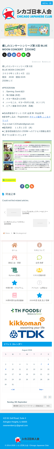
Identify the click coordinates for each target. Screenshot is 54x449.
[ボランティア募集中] (17, 30)
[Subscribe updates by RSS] (32, 186)
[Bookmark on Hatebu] (14, 55)
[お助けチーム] (40, 30)
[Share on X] (4, 55)
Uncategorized (10, 180)
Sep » (41, 389)
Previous (2, 30)
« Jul (12, 389)
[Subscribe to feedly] (27, 186)
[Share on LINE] (23, 55)
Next (52, 30)
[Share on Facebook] (9, 55)
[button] (28, 55)
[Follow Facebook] (22, 186)
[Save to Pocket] (19, 55)
